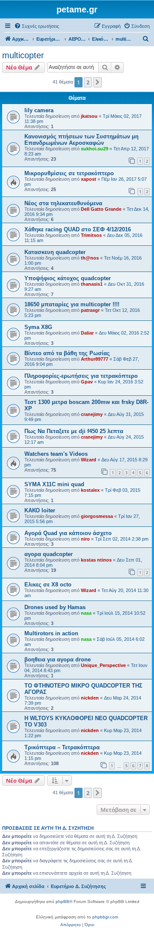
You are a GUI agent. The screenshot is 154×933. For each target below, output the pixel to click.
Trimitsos (91, 235)
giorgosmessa (97, 516)
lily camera (38, 110)
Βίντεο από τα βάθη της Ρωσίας (67, 353)
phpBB (62, 901)
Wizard (88, 459)
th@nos (90, 257)
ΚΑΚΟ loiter (39, 510)
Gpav (87, 381)
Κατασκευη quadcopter (55, 252)
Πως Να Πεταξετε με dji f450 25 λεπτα (73, 431)
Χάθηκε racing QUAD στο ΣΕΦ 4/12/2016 (77, 229)
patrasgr (90, 310)
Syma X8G (38, 327)
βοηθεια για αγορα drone (57, 659)
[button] (97, 82)
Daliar (87, 332)
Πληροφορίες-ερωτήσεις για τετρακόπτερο (81, 376)
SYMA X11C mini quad (54, 484)
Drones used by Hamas (55, 607)
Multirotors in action (51, 633)
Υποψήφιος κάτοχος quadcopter (67, 278)
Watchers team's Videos (56, 454)
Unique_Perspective (103, 665)
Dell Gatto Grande (101, 209)
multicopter (23, 55)
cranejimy (92, 414)
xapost (88, 179)
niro (85, 538)
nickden (90, 697)
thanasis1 (92, 284)
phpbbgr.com (105, 917)
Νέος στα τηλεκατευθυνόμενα (63, 203)
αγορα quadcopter (48, 554)
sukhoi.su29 (94, 148)
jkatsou (89, 116)
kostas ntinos (96, 559)
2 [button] (87, 82)
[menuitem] (36, 26)
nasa (86, 613)
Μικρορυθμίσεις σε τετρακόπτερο (69, 173)
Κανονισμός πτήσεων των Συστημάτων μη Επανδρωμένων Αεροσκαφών (81, 139)
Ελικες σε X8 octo (47, 584)
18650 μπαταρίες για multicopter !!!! (71, 304)
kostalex (90, 490)
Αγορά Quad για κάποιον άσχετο (68, 533)
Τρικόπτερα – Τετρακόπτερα (62, 747)
